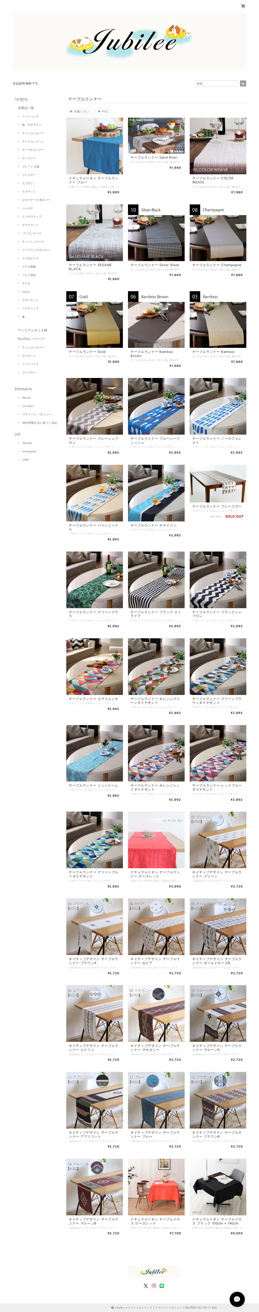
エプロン (27, 183)
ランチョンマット (33, 141)
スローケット (30, 300)
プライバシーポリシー (37, 414)
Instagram (29, 451)
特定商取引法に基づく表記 (40, 423)
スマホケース (30, 258)
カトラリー (29, 158)
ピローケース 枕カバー (36, 200)
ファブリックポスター (36, 250)
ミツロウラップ (31, 216)
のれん (26, 291)
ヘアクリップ (30, 308)
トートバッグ (30, 116)
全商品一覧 (26, 108)
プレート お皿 (30, 166)
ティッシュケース (33, 241)
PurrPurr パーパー (31, 339)
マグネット (29, 355)
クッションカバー (33, 133)
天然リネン (81, 111)
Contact (28, 406)
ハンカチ (27, 208)
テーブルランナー (33, 150)
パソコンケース (31, 233)
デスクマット (30, 225)
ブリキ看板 (29, 266)
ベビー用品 (29, 275)
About (26, 397)
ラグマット (29, 191)
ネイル (26, 283)
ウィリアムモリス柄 (32, 330)
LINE (25, 459)
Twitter (27, 443)
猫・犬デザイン (31, 124)
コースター (29, 175)
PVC (105, 111)
